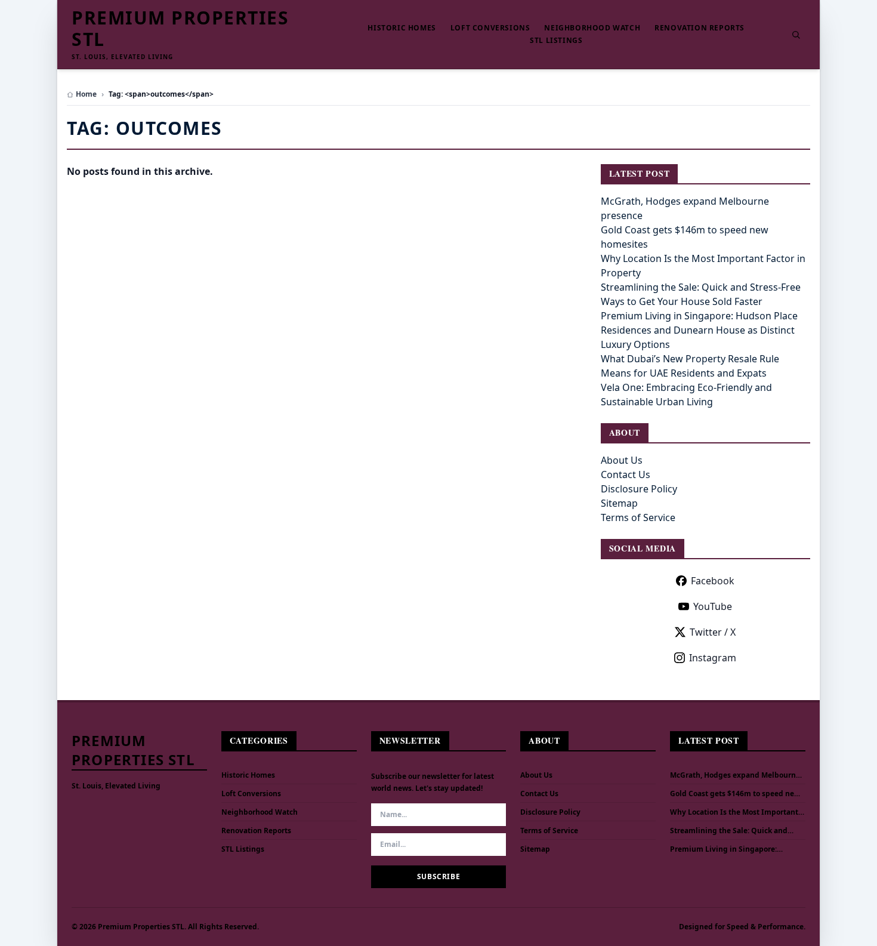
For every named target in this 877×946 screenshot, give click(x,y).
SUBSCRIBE (438, 876)
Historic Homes (402, 28)
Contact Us (625, 474)
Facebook (712, 580)
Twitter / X (713, 632)
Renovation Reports (699, 28)
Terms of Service (638, 517)
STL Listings (556, 40)
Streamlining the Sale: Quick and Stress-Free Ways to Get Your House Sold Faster (732, 831)
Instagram (712, 657)
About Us (622, 460)
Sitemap (619, 503)
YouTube (712, 606)
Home (86, 94)
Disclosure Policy (639, 488)
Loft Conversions (490, 28)
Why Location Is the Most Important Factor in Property (734, 812)
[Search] (795, 34)
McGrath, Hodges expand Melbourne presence (735, 775)
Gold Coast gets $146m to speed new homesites (735, 794)
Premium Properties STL (180, 28)
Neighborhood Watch (592, 28)
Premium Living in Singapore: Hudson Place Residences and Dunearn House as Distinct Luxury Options (699, 330)
